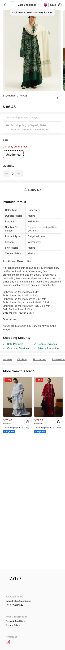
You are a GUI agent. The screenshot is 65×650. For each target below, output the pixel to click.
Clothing (22, 359)
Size (5, 139)
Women (7, 359)
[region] (32, 50)
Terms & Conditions (15, 621)
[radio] (13, 154)
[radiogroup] (32, 154)
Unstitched (39, 359)
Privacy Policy (13, 625)
